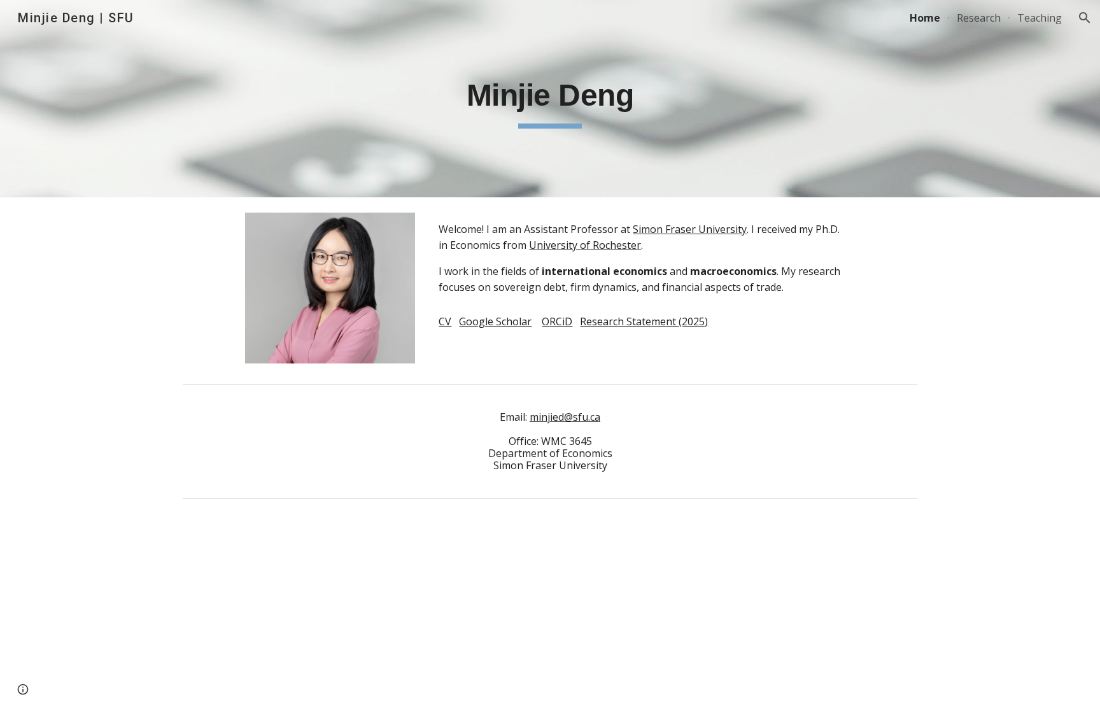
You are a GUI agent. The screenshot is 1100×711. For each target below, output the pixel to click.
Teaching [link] (1039, 18)
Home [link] (925, 18)
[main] (550, 99)
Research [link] (979, 18)
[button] (1084, 18)
